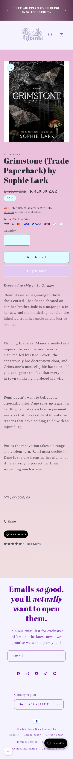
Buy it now (36, 271)
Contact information (24, 748)
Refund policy (32, 734)
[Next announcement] (65, 10)
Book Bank (34, 729)
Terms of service (27, 741)
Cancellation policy (53, 748)
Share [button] (11, 521)
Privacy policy (55, 734)
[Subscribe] (60, 656)
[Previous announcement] (8, 10)
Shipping (9, 211)
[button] (9, 35)
